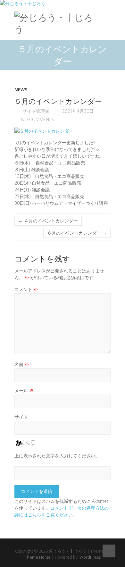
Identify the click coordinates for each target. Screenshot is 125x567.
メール (24, 391)
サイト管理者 (35, 111)
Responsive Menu (107, 17)
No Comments (37, 119)
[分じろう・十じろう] (56, 23)
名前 (21, 364)
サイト (21, 417)
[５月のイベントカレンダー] (62, 131)
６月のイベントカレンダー (77, 233)
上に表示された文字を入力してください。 (57, 456)
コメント (26, 289)
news (20, 90)
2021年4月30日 (77, 111)
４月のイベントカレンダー (48, 221)
